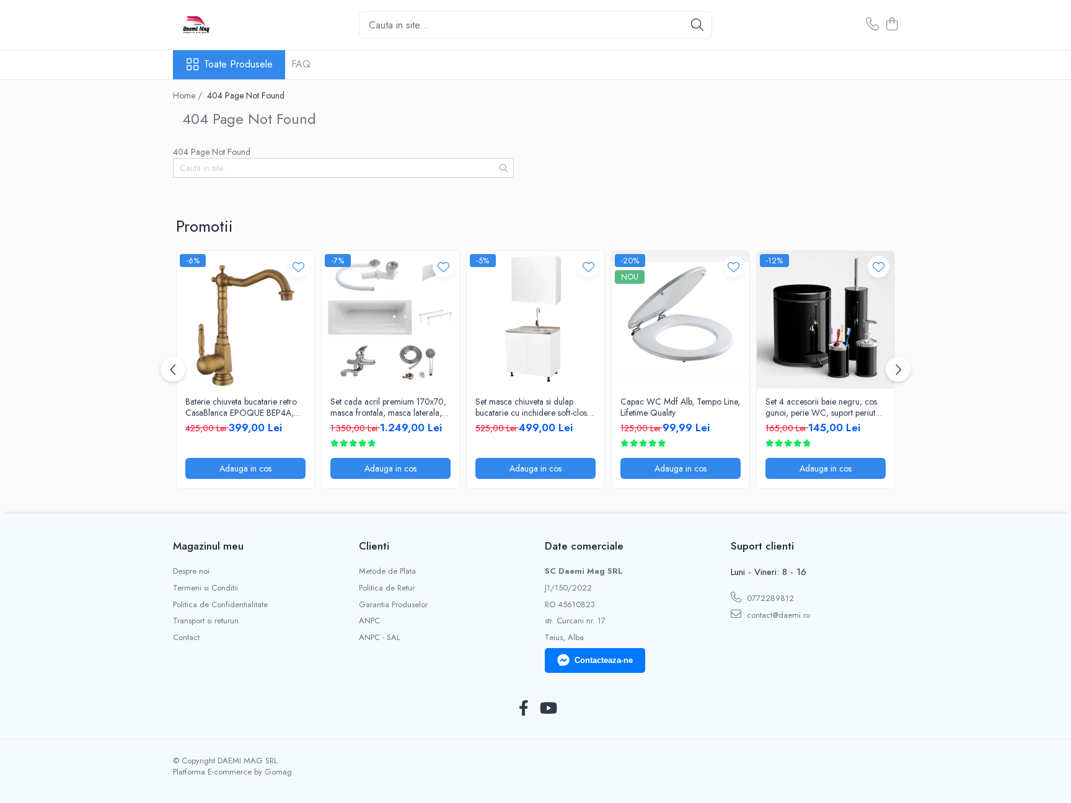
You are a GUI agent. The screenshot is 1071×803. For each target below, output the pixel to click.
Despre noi (191, 571)
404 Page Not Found (245, 95)
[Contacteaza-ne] (872, 24)
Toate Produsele (238, 64)
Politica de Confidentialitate (220, 604)
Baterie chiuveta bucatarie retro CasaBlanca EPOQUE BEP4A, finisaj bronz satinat (241, 407)
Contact (186, 637)
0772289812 (769, 598)
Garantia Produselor (393, 604)
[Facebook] (523, 709)
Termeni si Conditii (205, 588)
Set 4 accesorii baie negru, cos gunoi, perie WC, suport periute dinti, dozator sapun (822, 407)
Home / (189, 95)
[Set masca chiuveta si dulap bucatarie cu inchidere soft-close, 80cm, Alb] (535, 319)
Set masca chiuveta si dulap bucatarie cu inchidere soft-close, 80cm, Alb (534, 407)
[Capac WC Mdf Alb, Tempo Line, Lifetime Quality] (680, 319)
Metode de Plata (387, 571)
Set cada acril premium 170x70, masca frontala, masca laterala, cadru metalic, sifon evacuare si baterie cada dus (388, 407)
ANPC (369, 620)
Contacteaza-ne (604, 660)
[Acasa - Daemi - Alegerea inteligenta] (235, 24)
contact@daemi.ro (777, 615)
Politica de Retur (387, 588)
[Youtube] (547, 709)
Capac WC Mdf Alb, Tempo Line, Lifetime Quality (680, 407)
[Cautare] (697, 25)
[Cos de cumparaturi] (891, 24)
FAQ (301, 64)
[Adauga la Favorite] (298, 267)
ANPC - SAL (379, 637)
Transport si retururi (206, 620)
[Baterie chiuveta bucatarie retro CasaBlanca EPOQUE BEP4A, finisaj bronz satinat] (245, 319)
